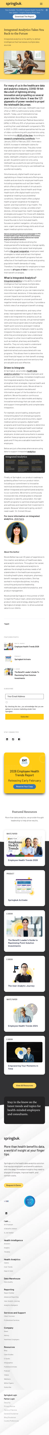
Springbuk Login (10, 1395)
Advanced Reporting (11, 1297)
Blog (5, 1350)
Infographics (8, 1363)
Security (7, 1402)
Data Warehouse (12, 1278)
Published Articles (10, 1367)
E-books (7, 1359)
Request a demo (13, 1185)
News (6, 1331)
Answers (7, 1244)
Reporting (9, 1289)
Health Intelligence (13, 1240)
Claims (6, 1263)
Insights (7, 1248)
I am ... (7, 1221)
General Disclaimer (11, 1414)
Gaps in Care (8, 1271)
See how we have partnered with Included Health (19, 234)
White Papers (9, 1383)
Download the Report (24, 16)
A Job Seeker (9, 1233)
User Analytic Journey (12, 1301)
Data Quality (8, 1282)
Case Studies (8, 1354)
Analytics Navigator (11, 1305)
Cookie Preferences (11, 1421)
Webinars (7, 1379)
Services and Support (15, 1312)
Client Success (9, 1316)
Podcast (7, 1371)
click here (19, 518)
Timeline (7, 1252)
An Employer (8, 1224)
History (6, 1335)
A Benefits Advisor (10, 1229)
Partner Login (9, 1399)
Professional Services (11, 1320)
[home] (15, 4)
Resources (9, 1347)
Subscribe (25, 717)
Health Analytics (12, 1259)
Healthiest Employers (11, 1339)
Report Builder (9, 1293)
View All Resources (24, 1085)
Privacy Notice (9, 1406)
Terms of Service (10, 1410)
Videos (6, 1375)
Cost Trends (8, 1267)
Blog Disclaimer (10, 1417)
